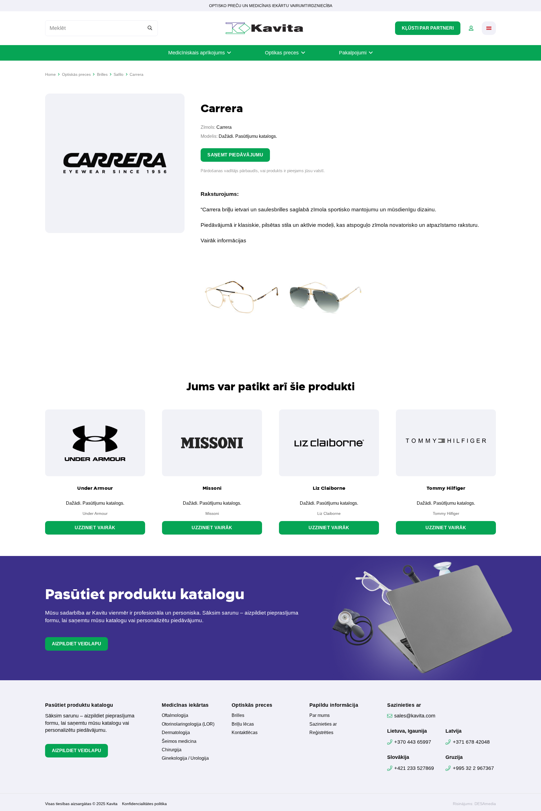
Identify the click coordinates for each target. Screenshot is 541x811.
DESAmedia (485, 803)
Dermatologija (176, 732)
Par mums (319, 715)
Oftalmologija (175, 715)
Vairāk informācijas (223, 240)
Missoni (212, 488)
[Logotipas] (264, 28)
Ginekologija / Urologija (185, 758)
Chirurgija (171, 749)
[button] (488, 28)
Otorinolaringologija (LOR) (188, 724)
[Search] (150, 28)
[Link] (471, 28)
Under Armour (95, 488)
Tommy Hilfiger (446, 488)
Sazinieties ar (323, 724)
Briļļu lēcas (243, 724)
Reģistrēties (321, 732)
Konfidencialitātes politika (144, 803)
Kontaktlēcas (245, 732)
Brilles (238, 715)
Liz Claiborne (329, 488)
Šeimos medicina (179, 741)
